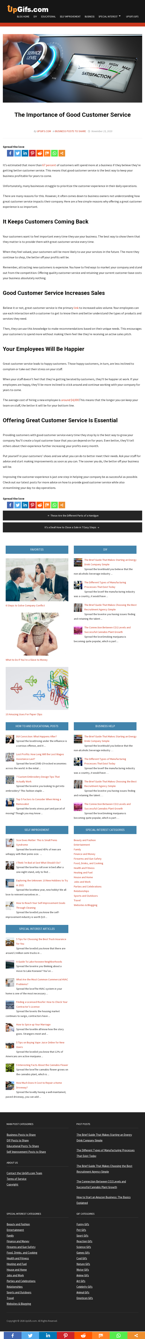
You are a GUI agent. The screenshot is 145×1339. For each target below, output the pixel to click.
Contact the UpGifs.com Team (24, 1173)
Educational (48, 16)
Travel (77, 900)
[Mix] (47, 153)
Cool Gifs (81, 1258)
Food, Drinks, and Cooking (88, 863)
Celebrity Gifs (84, 1286)
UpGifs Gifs (132, 16)
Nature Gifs (83, 1264)
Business (89, 16)
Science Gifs (83, 1247)
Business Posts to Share (70, 131)
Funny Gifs (82, 1224)
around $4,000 (70, 400)
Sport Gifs (82, 1235)
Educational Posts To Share (23, 1146)
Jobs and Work (82, 881)
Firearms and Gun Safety (88, 858)
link (76, 308)
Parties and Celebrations (88, 886)
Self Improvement (70, 16)
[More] (62, 153)
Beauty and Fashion (85, 840)
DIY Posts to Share (18, 1140)
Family (77, 849)
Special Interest (108, 16)
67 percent (49, 165)
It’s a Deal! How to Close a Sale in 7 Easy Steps (70, 527)
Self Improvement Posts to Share (26, 1152)
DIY (35, 16)
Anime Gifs (82, 1275)
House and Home (83, 877)
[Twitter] (17, 153)
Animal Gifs (82, 1292)
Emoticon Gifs (84, 1298)
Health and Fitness (84, 868)
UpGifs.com (44, 131)
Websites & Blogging (85, 905)
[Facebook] (10, 153)
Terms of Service (16, 1179)
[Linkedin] (25, 153)
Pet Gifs (81, 1230)
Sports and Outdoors (86, 895)
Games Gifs (83, 1252)
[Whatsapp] (54, 153)
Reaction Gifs (84, 1241)
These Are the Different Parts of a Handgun (75, 515)
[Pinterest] (32, 153)
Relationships (81, 891)
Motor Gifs (82, 1269)
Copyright (12, 1184)
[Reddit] (39, 153)
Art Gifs (80, 1281)
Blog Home (23, 16)
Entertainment (82, 844)
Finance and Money (84, 854)
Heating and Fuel (83, 872)
